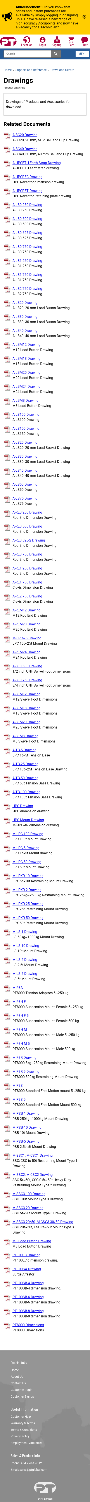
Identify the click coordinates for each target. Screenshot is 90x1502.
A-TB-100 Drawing (26, 792)
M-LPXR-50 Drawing (27, 918)
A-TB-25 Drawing (25, 764)
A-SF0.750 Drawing (27, 680)
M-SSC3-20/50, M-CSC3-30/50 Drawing (42, 1222)
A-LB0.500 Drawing (27, 219)
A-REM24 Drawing (26, 652)
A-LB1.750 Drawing (27, 275)
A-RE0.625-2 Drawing (28, 540)
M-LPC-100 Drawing (27, 834)
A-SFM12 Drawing (26, 694)
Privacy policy (20, 1436)
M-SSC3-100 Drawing (28, 1194)
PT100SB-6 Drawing (28, 1297)
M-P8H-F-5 (20, 1016)
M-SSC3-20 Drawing (27, 1208)
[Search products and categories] (56, 53)
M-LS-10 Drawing (25, 946)
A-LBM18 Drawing (26, 358)
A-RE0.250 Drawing (27, 512)
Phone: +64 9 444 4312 (26, 1463)
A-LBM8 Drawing (25, 400)
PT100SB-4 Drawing (28, 1283)
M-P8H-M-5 (21, 1044)
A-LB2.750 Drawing (27, 289)
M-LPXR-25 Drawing (27, 904)
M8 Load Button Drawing (31, 1241)
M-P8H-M (19, 1030)
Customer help (21, 1416)
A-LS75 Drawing (24, 498)
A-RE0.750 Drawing (27, 554)
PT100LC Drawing (26, 1255)
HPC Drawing (22, 806)
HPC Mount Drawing (28, 820)
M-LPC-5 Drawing (25, 848)
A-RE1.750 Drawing (27, 582)
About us (17, 1376)
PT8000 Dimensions (28, 1325)
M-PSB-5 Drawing (26, 1141)
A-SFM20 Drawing (26, 722)
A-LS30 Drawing (24, 456)
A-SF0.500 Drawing (27, 666)
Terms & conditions (24, 1429)
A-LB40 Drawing (24, 331)
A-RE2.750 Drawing (27, 596)
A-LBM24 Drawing (26, 386)
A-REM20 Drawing (26, 624)
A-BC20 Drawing (25, 135)
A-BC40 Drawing (25, 149)
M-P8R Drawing (24, 1058)
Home (15, 1370)
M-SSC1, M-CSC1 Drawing (32, 1155)
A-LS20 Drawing (24, 442)
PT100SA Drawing (26, 1269)
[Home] (8, 41)
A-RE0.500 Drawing (27, 526)
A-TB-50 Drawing (25, 778)
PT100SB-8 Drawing (28, 1311)
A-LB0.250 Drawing (27, 205)
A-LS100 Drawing (25, 414)
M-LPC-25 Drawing (26, 638)
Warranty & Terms (23, 1423)
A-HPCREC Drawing (27, 177)
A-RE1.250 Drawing (27, 568)
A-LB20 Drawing (24, 303)
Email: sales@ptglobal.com (29, 1469)
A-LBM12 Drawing (26, 345)
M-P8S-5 (19, 1099)
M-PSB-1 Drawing (26, 1113)
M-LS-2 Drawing (24, 960)
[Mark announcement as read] (84, 17)
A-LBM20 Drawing (26, 372)
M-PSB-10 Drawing (27, 1127)
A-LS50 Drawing (24, 484)
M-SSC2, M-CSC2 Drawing (32, 1175)
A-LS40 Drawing (24, 470)
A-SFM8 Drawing (25, 736)
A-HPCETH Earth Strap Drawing (36, 163)
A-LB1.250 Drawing (27, 261)
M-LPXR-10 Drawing (27, 876)
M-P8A (17, 988)
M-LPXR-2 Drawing (27, 890)
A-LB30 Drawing (24, 317)
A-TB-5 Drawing (24, 750)
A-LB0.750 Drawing (27, 247)
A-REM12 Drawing (26, 610)
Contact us (18, 1383)
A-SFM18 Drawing (26, 708)
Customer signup (22, 1396)
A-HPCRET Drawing (27, 191)
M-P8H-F (19, 1002)
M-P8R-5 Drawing (25, 1071)
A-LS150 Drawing (25, 428)
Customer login (21, 1389)
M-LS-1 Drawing (24, 932)
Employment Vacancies (26, 1443)
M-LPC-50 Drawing (26, 862)
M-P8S (17, 1085)
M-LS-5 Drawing (24, 974)
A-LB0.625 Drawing (27, 233)
